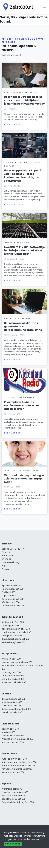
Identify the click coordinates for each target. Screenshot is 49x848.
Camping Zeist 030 (11, 672)
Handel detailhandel (17, 318)
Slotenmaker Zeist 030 (13, 772)
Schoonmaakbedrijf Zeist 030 (16, 709)
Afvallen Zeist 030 (11, 602)
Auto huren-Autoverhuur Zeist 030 (19, 762)
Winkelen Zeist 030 (11, 658)
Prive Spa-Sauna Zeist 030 (15, 792)
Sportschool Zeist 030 (13, 742)
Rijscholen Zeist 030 (11, 585)
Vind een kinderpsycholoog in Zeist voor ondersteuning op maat (24, 478)
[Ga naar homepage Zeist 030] (17, 7)
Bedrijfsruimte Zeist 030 (13, 798)
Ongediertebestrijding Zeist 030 (18, 802)
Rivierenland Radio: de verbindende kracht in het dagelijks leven (21, 405)
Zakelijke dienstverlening (20, 92)
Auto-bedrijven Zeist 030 (14, 758)
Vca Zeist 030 (8, 732)
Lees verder (12, 125)
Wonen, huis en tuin (16, 242)
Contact (6, 552)
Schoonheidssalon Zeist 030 (16, 628)
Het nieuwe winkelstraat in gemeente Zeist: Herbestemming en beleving (23, 326)
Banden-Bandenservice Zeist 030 (19, 765)
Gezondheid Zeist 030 (13, 599)
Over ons (6, 558)
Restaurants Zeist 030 (13, 622)
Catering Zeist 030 (11, 625)
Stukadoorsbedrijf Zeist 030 (15, 638)
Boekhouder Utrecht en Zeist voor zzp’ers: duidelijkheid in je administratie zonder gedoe (24, 100)
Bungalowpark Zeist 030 (14, 682)
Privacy (5, 569)
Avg (3, 565)
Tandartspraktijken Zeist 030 (16, 632)
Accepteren (13, 844)
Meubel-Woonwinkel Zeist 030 (17, 662)
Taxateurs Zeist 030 (12, 705)
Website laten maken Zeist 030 (17, 738)
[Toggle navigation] (44, 7)
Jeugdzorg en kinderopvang (22, 470)
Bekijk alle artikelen (10, 55)
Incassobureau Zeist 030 (14, 795)
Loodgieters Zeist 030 (12, 635)
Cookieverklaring (10, 562)
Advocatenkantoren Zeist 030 (17, 768)
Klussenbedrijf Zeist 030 (13, 698)
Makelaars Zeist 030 (12, 712)
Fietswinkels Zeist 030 (13, 588)
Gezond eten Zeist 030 (13, 605)
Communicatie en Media (19, 397)
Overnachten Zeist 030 (13, 675)
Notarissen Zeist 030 (12, 702)
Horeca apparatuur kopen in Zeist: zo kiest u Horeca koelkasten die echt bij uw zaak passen (23, 175)
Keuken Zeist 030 (10, 728)
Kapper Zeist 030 (10, 595)
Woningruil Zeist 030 (12, 788)
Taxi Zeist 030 (8, 592)
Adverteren (7, 555)
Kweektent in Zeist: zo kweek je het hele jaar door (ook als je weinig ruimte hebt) (24, 250)
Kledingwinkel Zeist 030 (13, 735)
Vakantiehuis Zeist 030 (13, 679)
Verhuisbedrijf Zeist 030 (13, 642)
